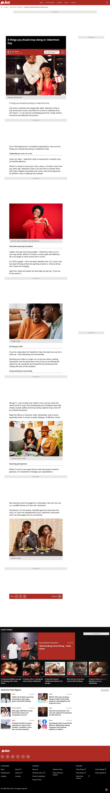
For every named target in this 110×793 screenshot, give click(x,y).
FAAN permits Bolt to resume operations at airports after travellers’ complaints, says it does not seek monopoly (22, 726)
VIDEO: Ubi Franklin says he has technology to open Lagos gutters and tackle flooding (23, 699)
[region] (55, 673)
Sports (66, 2)
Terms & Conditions (38, 776)
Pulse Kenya (80, 773)
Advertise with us (37, 773)
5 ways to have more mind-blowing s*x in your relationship (98, 681)
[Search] (107, 2)
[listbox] (55, 673)
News (41, 2)
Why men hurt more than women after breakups (75, 680)
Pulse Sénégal (99, 769)
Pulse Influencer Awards (58, 774)
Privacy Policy (37, 780)
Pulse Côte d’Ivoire (79, 777)
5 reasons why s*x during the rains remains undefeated (33, 680)
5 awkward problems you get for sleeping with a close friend (11, 681)
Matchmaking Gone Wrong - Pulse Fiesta (55, 647)
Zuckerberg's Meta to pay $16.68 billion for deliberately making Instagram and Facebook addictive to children (60, 726)
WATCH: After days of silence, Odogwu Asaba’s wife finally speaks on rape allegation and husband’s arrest (59, 700)
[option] (11, 674)
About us (35, 769)
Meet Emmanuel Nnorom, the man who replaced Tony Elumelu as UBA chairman (60, 713)
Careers (73, 2)
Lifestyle (59, 2)
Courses (18, 776)
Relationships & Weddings (16, 7)
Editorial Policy (57, 769)
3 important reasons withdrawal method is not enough (53, 681)
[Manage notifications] (106, 789)
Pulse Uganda (99, 773)
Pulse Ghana (80, 769)
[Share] (62, 52)
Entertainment (50, 2)
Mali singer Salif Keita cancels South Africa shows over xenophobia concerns (22, 713)
